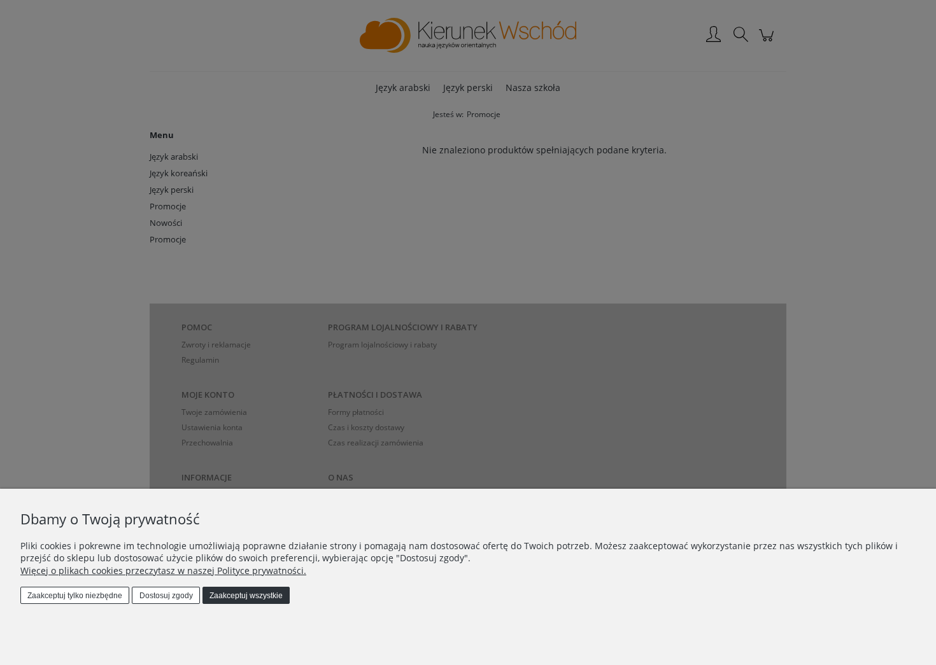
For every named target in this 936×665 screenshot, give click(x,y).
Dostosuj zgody (166, 595)
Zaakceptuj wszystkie (246, 595)
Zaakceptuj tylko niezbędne (74, 595)
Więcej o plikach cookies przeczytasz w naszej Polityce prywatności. (163, 570)
